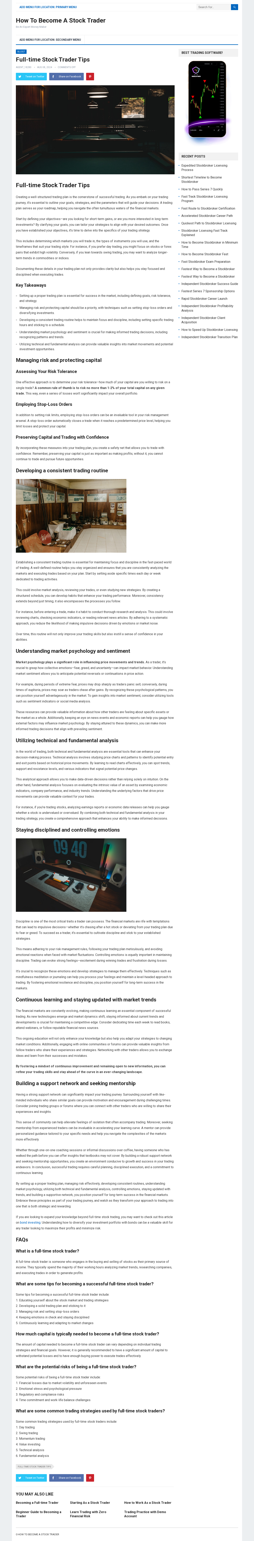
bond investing (30, 1222)
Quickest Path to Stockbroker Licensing (208, 223)
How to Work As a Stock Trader (147, 1503)
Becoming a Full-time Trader (37, 1503)
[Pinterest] (90, 76)
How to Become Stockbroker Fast (204, 254)
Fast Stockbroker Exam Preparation (205, 262)
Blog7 (21, 51)
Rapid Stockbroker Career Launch (204, 299)
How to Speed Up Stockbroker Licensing (209, 330)
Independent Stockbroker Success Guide (209, 284)
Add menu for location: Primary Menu (48, 7)
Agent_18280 (23, 67)
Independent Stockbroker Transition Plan (209, 337)
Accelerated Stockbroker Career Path (207, 216)
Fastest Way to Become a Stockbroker (208, 269)
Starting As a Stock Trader (90, 1503)
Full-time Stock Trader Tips (34, 1466)
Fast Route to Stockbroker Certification (208, 208)
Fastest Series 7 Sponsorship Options (208, 291)
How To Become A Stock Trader (61, 20)
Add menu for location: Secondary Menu (50, 39)
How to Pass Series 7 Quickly (202, 189)
